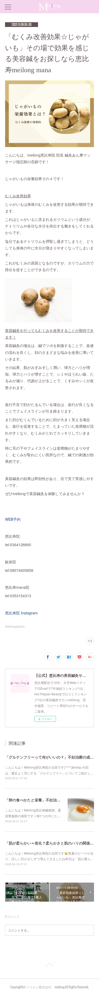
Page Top (49, 966)
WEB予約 (13, 519)
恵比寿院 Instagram (21, 612)
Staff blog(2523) (15, 626)
